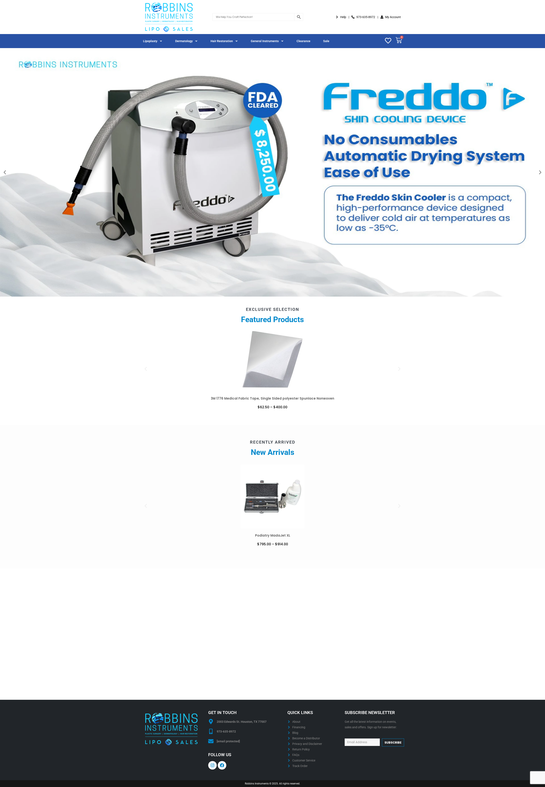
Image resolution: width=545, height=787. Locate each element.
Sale (326, 41)
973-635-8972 (226, 731)
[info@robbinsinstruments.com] (211, 741)
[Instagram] (212, 765)
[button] (4, 172)
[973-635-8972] (211, 731)
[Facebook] (222, 765)
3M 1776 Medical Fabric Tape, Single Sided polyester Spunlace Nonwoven (272, 398)
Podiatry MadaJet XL (272, 535)
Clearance (303, 41)
